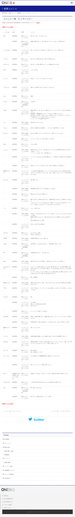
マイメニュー (7, 443)
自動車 (38, 22)
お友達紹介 (7, 478)
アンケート (7, 458)
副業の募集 (7, 462)
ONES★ (35, 512)
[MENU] (72, 2)
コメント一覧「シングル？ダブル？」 (62, 411)
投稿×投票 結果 (8, 451)
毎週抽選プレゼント (9, 470)
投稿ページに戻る (7, 27)
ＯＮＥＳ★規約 (8, 504)
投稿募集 (6, 454)
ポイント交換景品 (9, 474)
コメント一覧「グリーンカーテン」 (12, 411)
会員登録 (6, 439)
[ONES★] (8, 3)
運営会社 (6, 495)
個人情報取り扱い (8, 501)
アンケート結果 (8, 466)
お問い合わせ (7, 507)
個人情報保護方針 (8, 498)
